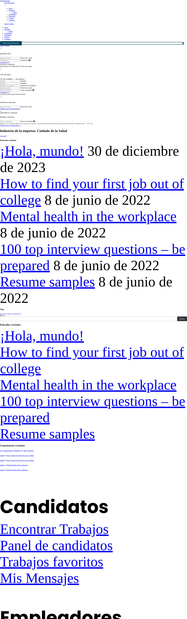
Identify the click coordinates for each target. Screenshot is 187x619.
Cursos (11, 18)
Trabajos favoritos (51, 562)
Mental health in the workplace (88, 216)
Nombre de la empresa (28, 86)
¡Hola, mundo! (42, 151)
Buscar (2, 315)
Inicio (11, 8)
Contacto (12, 20)
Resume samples (47, 282)
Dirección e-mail (26, 58)
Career (1, 313)
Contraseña (24, 60)
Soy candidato (7, 79)
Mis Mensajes (39, 578)
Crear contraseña (26, 90)
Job (13, 313)
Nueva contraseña (26, 121)
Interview (9, 313)
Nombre (23, 81)
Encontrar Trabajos (54, 529)
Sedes (15, 12)
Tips (20, 313)
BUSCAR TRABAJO (11, 43)
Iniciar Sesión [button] (9, 24)
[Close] (5, 5)
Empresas (12, 16)
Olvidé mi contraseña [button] (7, 64)
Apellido (23, 83)
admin (2, 455)
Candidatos (12, 14)
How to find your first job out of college (20, 455)
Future (5, 313)
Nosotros (12, 10)
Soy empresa (20, 79)
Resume (17, 313)
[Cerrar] (1, 96)
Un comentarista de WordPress (10, 451)
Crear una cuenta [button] (26, 66)
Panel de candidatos (56, 545)
